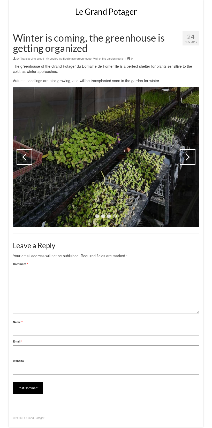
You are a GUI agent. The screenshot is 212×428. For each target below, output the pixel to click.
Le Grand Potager (106, 11)
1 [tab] (97, 216)
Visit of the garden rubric (108, 58)
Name (17, 322)
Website (18, 361)
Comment (20, 264)
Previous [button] (24, 157)
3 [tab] (109, 216)
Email (17, 341)
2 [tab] (103, 216)
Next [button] (187, 157)
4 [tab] (115, 216)
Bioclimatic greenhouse (77, 58)
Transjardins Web (31, 58)
